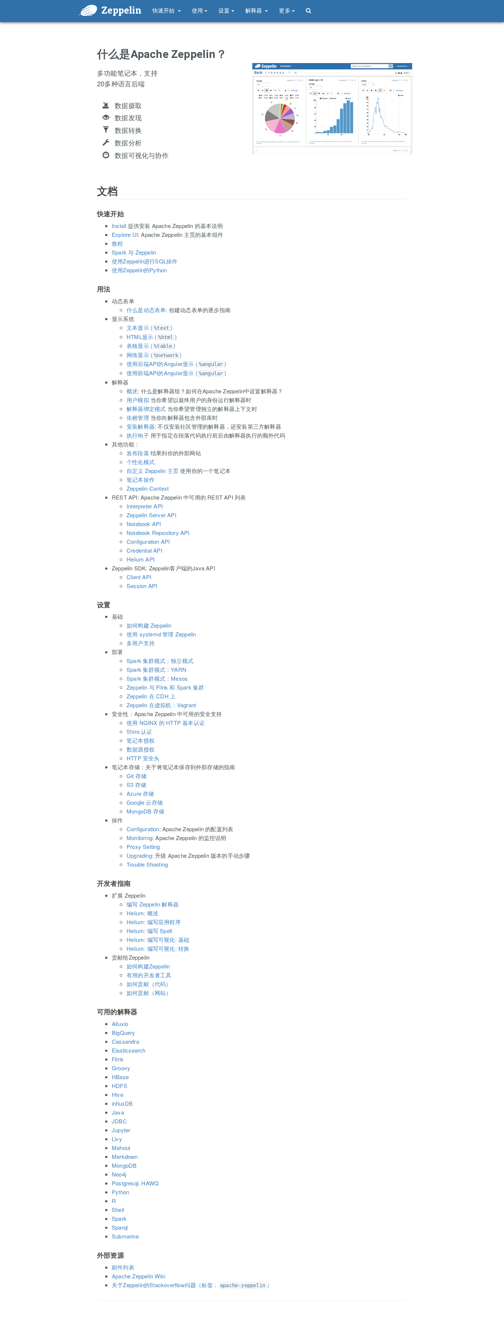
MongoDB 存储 (145, 811)
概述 (132, 391)
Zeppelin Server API (151, 515)
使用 (197, 10)
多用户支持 (141, 643)
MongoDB (124, 1165)
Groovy (121, 1068)
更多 (284, 10)
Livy (117, 1139)
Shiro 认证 (139, 731)
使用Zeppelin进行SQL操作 (144, 261)
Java (118, 1112)
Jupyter (121, 1130)
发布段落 (138, 453)
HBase (120, 1077)
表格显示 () (151, 345)
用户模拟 (138, 400)
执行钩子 (138, 435)
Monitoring (139, 838)
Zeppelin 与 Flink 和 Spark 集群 (165, 687)
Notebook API (144, 524)
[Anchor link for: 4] (94, 891)
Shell (118, 1209)
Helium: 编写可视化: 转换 (158, 948)
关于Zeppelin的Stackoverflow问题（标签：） (192, 1285)
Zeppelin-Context (148, 488)
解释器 (254, 10)
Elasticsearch (129, 1050)
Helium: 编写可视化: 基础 (158, 939)
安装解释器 (141, 426)
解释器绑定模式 (146, 408)
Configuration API (148, 541)
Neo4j (119, 1174)
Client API (139, 577)
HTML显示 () (152, 337)
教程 (117, 243)
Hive (117, 1094)
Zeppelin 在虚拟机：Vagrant (161, 705)
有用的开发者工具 (149, 975)
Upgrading (139, 855)
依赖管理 (138, 417)
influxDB (122, 1103)
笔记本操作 (141, 479)
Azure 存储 (140, 793)
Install (119, 225)
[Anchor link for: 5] (94, 1019)
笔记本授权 (141, 740)
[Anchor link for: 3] (94, 612)
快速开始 (164, 10)
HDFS (119, 1085)
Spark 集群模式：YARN (156, 669)
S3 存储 (136, 784)
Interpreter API (145, 506)
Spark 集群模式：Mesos (157, 678)
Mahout (121, 1147)
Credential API (144, 550)
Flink (118, 1059)
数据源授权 (141, 749)
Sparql (120, 1227)
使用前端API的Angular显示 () (177, 373)
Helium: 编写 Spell (149, 931)
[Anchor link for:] (93, 199)
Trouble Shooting (147, 864)
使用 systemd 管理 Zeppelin (161, 634)
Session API (142, 586)
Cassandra (125, 1041)
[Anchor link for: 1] (94, 221)
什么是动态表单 (146, 310)
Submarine (125, 1236)
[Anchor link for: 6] (94, 1263)
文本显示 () (149, 327)
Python (120, 1192)
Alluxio (120, 1023)
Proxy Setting (143, 846)
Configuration (143, 829)
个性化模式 (141, 462)
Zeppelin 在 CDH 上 (151, 696)
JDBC (119, 1121)
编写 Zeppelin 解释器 (153, 904)
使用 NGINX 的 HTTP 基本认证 (166, 722)
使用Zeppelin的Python (139, 270)
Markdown (125, 1156)
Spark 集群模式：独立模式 (160, 660)
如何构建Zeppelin (148, 966)
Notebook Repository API (158, 532)
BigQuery (123, 1032)
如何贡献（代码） (149, 984)
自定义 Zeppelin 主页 (153, 470)
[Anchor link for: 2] (94, 296)
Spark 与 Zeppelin (134, 252)
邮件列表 (123, 1267)
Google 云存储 (145, 802)
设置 (223, 10)
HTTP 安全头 (143, 758)
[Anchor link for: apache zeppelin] (92, 61)
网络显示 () (154, 355)
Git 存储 (136, 776)
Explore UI (125, 234)
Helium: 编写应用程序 (154, 922)
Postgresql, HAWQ (135, 1183)
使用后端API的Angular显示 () (177, 363)
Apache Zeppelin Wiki (138, 1276)
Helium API (141, 559)
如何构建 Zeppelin (149, 625)
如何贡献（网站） (149, 992)
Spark (119, 1218)
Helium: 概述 (142, 913)
